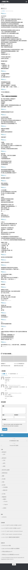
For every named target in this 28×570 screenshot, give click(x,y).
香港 (4, 466)
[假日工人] (3, 13)
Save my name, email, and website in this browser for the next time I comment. (12, 425)
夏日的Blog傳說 (6, 469)
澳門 (4, 463)
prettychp (4, 517)
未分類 (3, 479)
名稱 (3, 414)
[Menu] (26, 1)
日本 (4, 460)
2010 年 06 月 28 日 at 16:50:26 (18, 377)
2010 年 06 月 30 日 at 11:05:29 (14, 385)
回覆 (6, 382)
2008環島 (5, 487)
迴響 (5, 373)
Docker (5, 501)
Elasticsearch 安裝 (6, 545)
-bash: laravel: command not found (14, 531)
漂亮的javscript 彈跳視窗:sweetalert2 (10, 554)
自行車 (3, 485)
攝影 (3, 476)
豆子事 (2, 4)
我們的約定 (4, 472)
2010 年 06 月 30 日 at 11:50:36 (15, 393)
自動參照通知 (14, 373)
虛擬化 (4, 499)
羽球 (3, 482)
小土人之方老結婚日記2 (19, 363)
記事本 (4, 508)
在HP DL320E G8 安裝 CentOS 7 (14, 525)
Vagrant (6, 504)
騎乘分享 (5, 490)
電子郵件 (16, 414)
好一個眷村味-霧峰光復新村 (13, 537)
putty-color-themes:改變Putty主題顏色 (11, 548)
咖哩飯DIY (3, 363)
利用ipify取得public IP (7, 551)
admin (3, 11)
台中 (4, 454)
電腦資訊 (4, 496)
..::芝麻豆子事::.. (5, 1)
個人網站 (4, 419)
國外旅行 (4, 458)
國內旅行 (4, 452)
